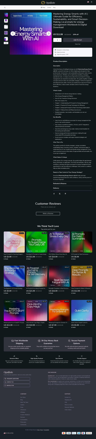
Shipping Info (68, 399)
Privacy (41, 429)
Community (23, 424)
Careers (22, 404)
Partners (22, 417)
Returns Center (69, 404)
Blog (54, 7)
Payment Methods (69, 407)
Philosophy (23, 422)
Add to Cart (78, 40)
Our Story (23, 397)
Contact (49, 7)
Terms (38, 429)
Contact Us (67, 397)
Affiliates (22, 412)
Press (21, 407)
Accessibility (46, 429)
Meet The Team (24, 402)
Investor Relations (25, 414)
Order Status (68, 409)
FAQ (66, 402)
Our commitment (52, 381)
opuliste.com (51, 375)
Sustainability (23, 419)
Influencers (23, 409)
